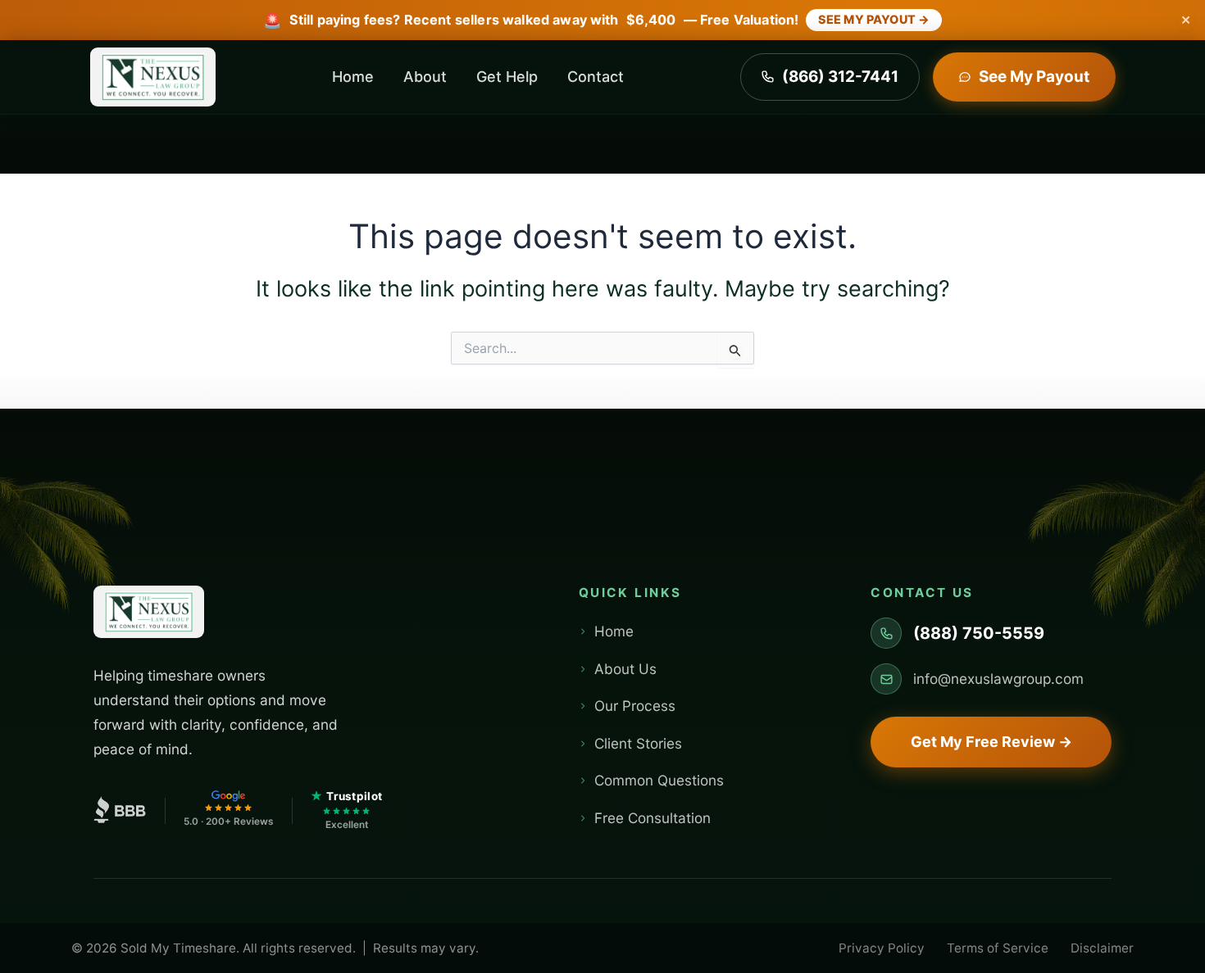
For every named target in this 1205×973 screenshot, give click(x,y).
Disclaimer (1102, 948)
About (425, 76)
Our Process (634, 705)
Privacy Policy (882, 948)
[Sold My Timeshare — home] (153, 77)
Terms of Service (997, 948)
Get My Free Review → (991, 741)
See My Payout (1034, 76)
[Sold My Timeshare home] (148, 615)
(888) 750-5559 (978, 633)
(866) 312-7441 (840, 76)
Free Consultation (652, 817)
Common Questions (659, 780)
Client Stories (638, 743)
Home (353, 76)
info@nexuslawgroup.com (998, 678)
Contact (595, 76)
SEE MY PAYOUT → (874, 19)
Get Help (507, 76)
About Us (625, 668)
